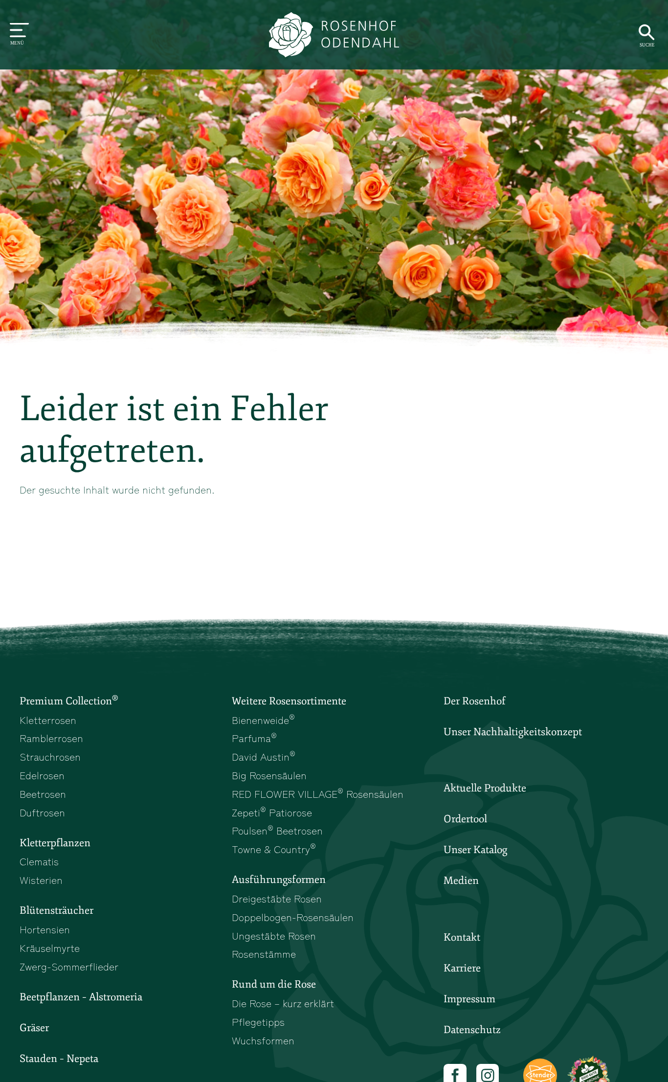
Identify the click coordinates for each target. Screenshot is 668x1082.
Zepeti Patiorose (272, 812)
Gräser (34, 1027)
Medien (461, 880)
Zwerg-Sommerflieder (69, 966)
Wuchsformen (263, 1040)
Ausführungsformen (279, 879)
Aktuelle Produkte (485, 788)
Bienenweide (263, 719)
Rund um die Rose (274, 984)
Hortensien (45, 929)
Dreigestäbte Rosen (277, 898)
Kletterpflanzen (55, 842)
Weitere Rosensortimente (289, 701)
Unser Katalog (475, 849)
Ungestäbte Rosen (274, 935)
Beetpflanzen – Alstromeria (81, 997)
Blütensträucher (56, 910)
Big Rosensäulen (269, 774)
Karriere (462, 968)
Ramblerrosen (51, 737)
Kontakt (462, 937)
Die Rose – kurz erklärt (283, 1002)
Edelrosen (42, 774)
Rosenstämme (264, 953)
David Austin (263, 756)
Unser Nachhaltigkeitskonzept (513, 731)
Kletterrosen (48, 719)
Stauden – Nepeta (59, 1058)
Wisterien (41, 879)
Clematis (39, 861)
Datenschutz (472, 1029)
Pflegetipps (258, 1021)
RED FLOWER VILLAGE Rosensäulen (317, 793)
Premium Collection (69, 700)
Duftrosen (42, 812)
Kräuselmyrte (50, 947)
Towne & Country (274, 848)
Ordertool (465, 818)
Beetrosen (43, 793)
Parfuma (254, 737)
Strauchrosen (50, 756)
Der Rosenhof (475, 701)
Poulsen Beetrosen (277, 830)
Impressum (469, 998)
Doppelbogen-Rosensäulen (293, 916)
